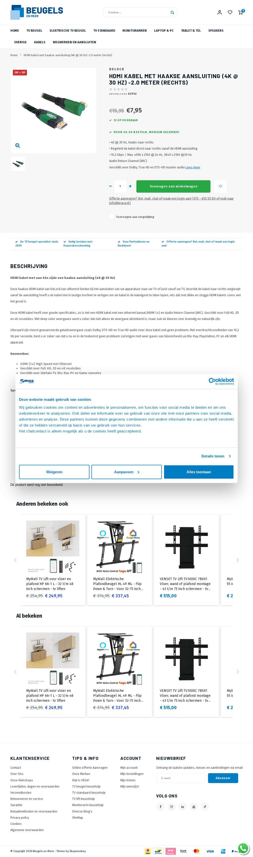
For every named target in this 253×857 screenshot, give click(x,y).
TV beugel (34, 30)
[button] (15, 560)
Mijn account (129, 767)
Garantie (16, 805)
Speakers (216, 30)
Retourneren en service (26, 799)
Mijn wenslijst (129, 786)
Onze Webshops (21, 780)
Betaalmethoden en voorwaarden (33, 811)
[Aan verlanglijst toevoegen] (220, 186)
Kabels (39, 42)
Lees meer (193, 167)
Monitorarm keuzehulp (88, 805)
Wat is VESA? (80, 780)
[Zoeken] (172, 12)
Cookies (16, 824)
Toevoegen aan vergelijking (135, 217)
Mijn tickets (128, 780)
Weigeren (54, 472)
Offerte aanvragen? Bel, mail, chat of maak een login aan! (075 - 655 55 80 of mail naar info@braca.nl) (171, 201)
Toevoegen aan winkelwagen (173, 186)
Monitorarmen (135, 30)
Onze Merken (81, 774)
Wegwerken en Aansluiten (74, 42)
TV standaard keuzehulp (88, 792)
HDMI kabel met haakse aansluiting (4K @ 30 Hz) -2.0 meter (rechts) (68, 55)
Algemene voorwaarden (27, 830)
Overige (20, 42)
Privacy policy (19, 817)
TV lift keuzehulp (83, 799)
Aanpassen (123, 472)
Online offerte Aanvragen (89, 767)
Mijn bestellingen (132, 774)
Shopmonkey (77, 851)
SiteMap (77, 817)
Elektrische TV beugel (68, 30)
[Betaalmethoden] (147, 851)
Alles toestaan (199, 472)
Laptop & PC (164, 30)
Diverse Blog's (82, 811)
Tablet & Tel (191, 30)
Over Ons (16, 774)
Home (14, 30)
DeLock (116, 69)
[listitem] (52, 560)
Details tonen (212, 456)
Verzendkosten (20, 792)
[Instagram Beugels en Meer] (171, 806)
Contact (15, 767)
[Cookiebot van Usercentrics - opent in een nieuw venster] (212, 381)
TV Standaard (104, 30)
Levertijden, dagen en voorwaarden (35, 786)
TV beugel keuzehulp (86, 786)
